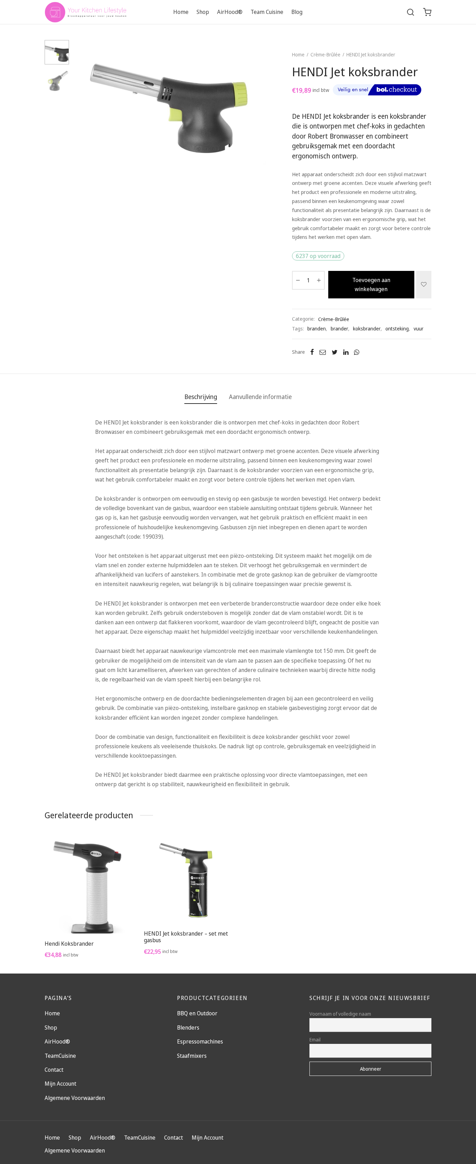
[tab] (200, 397)
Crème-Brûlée (325, 54)
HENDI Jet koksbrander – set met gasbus (186, 937)
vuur (418, 328)
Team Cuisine (267, 12)
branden (316, 328)
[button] (89, 917)
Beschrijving (200, 396)
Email (315, 1039)
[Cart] (427, 12)
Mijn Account (60, 1083)
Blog (296, 12)
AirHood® (230, 12)
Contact (54, 1069)
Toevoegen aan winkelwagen (371, 284)
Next (259, 103)
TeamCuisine (60, 1056)
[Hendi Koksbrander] (89, 884)
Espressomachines (200, 1041)
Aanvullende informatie (260, 396)
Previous (83, 103)
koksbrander (367, 328)
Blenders (188, 1027)
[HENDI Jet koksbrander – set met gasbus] (188, 880)
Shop (203, 12)
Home (181, 12)
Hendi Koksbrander (69, 943)
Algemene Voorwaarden (75, 1098)
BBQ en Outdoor (197, 1013)
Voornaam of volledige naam (340, 1013)
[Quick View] (105, 917)
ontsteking (397, 328)
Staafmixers (192, 1056)
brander (339, 328)
